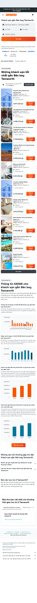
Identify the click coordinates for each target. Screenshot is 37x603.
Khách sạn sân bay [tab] (28, 507)
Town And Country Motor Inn (22, 236)
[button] (35, 10)
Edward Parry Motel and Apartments (21, 91)
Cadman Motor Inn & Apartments (23, 145)
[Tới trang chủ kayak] (11, 15)
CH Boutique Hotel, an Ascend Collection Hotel (23, 128)
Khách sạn (17, 532)
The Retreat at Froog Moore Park (23, 109)
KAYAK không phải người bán (11, 552)
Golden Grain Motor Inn (20, 200)
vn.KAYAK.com (9, 532)
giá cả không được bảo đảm (9, 547)
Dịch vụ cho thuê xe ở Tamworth (13, 519)
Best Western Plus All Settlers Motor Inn (22, 218)
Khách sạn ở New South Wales (11, 533)
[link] (18, 445)
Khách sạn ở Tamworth (25, 533)
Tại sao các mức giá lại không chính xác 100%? (17, 559)
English (19, 10)
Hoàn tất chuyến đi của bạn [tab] (12, 507)
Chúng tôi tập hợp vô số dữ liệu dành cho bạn (16, 555)
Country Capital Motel (20, 182)
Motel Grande (17, 254)
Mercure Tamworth (19, 164)
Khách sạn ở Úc (25, 532)
